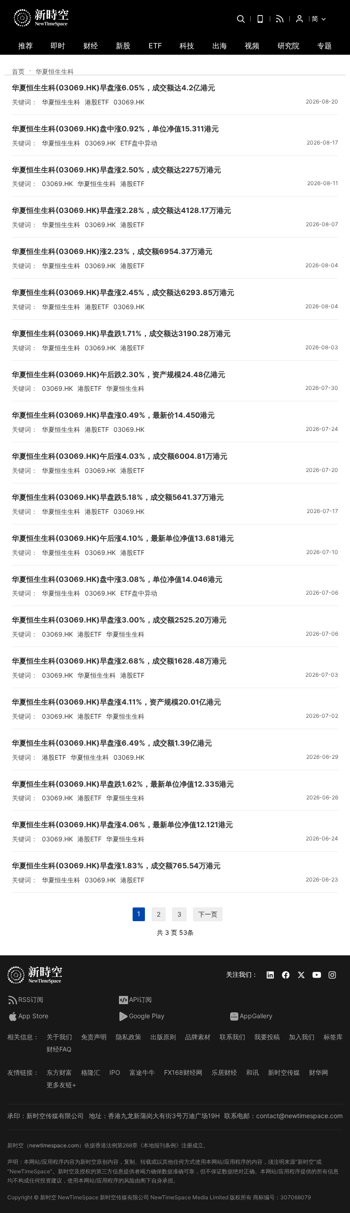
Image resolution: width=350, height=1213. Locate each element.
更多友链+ (61, 1085)
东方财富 (59, 1072)
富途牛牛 (142, 1072)
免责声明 (94, 1037)
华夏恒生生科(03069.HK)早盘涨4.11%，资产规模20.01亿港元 (116, 701)
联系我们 (232, 1037)
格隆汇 (90, 1072)
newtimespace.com (54, 1145)
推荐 (25, 45)
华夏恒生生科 (61, 102)
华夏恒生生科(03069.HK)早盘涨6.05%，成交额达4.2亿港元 (113, 87)
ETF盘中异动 (138, 143)
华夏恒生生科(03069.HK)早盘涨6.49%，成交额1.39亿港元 (112, 742)
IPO (114, 1072)
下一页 (207, 914)
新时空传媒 (284, 1072)
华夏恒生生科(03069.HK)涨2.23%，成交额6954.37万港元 (112, 251)
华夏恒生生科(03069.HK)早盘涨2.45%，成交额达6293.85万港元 (123, 292)
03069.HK (128, 102)
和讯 (252, 1072)
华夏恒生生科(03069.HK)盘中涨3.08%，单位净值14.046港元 (117, 579)
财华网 (318, 1072)
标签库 (333, 1037)
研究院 (288, 45)
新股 (123, 45)
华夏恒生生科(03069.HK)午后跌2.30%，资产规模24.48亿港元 (118, 374)
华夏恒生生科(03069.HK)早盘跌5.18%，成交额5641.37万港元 (118, 497)
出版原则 (163, 1037)
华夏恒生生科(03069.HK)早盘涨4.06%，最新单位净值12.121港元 (122, 824)
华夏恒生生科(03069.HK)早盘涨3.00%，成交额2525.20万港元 (119, 619)
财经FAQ (59, 1049)
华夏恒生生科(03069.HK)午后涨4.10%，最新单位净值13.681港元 (123, 538)
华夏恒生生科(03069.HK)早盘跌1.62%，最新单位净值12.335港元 (123, 783)
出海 (219, 45)
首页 (18, 71)
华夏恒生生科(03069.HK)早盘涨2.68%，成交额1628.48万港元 (119, 660)
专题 (324, 45)
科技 (187, 45)
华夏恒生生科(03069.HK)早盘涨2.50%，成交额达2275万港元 (116, 169)
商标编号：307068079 (282, 1197)
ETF (155, 45)
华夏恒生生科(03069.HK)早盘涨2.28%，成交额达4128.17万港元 (121, 210)
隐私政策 (128, 1037)
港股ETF (97, 102)
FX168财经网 (183, 1072)
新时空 (48, 1197)
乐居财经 (224, 1072)
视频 (252, 45)
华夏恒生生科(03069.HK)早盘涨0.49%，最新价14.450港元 (113, 415)
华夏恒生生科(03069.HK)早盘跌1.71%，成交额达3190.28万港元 (121, 333)
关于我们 (59, 1037)
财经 (90, 45)
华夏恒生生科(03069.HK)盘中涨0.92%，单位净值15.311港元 (115, 128)
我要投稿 (267, 1037)
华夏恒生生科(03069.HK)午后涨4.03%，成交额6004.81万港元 (119, 456)
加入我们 (301, 1037)
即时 (58, 45)
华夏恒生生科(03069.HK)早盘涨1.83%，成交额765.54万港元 (116, 865)
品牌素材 (198, 1037)
